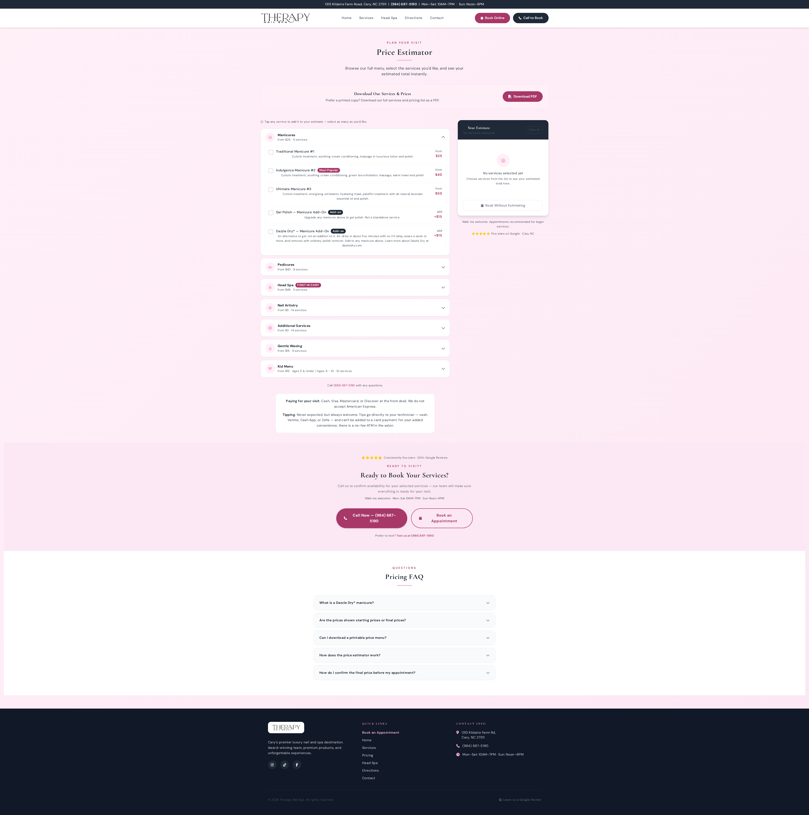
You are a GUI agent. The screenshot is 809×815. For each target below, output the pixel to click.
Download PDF (525, 96)
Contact (437, 18)
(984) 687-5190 (404, 4)
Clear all (534, 130)
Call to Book (533, 18)
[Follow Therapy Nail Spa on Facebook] (297, 764)
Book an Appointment (444, 518)
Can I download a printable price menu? (352, 637)
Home (346, 18)
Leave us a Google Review (522, 800)
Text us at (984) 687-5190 (415, 535)
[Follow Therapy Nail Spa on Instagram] (272, 764)
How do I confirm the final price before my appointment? (367, 672)
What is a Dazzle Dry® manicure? (346, 602)
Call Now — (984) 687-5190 (374, 518)
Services (366, 18)
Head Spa (389, 18)
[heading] (355, 137)
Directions (413, 18)
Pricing (367, 755)
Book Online (494, 18)
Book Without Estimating (505, 205)
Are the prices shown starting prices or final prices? (362, 620)
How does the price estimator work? (349, 655)
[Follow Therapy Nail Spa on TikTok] (284, 764)
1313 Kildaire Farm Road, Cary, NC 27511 (355, 4)
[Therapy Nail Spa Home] (285, 18)
